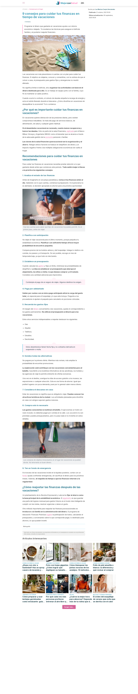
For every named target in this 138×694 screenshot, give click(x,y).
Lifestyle (25, 9)
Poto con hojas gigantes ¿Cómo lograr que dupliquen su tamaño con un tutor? (57, 567)
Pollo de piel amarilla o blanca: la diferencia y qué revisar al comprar (103, 567)
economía (49, 137)
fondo (24, 476)
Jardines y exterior (52, 563)
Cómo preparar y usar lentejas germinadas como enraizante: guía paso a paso (32, 599)
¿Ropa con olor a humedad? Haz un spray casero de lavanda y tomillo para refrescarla (33, 567)
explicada (70, 131)
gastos (41, 266)
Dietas (71, 594)
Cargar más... (69, 607)
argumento (67, 498)
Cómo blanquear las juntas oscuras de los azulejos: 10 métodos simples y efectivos (79, 567)
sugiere (49, 515)
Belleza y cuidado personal (102, 594)
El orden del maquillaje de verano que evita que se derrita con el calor (104, 599)
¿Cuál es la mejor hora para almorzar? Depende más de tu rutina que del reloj (80, 599)
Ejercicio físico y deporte (55, 594)
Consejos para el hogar (36, 9)
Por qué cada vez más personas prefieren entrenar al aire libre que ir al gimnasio (57, 599)
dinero (36, 309)
